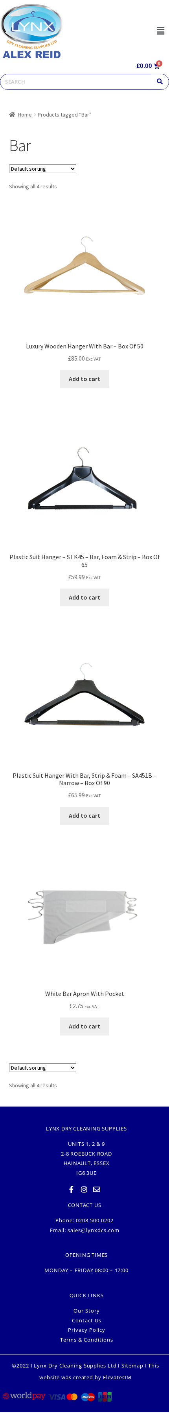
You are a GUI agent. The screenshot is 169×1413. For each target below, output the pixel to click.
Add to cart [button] (84, 379)
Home (25, 114)
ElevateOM (117, 1377)
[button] (160, 31)
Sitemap (132, 1365)
